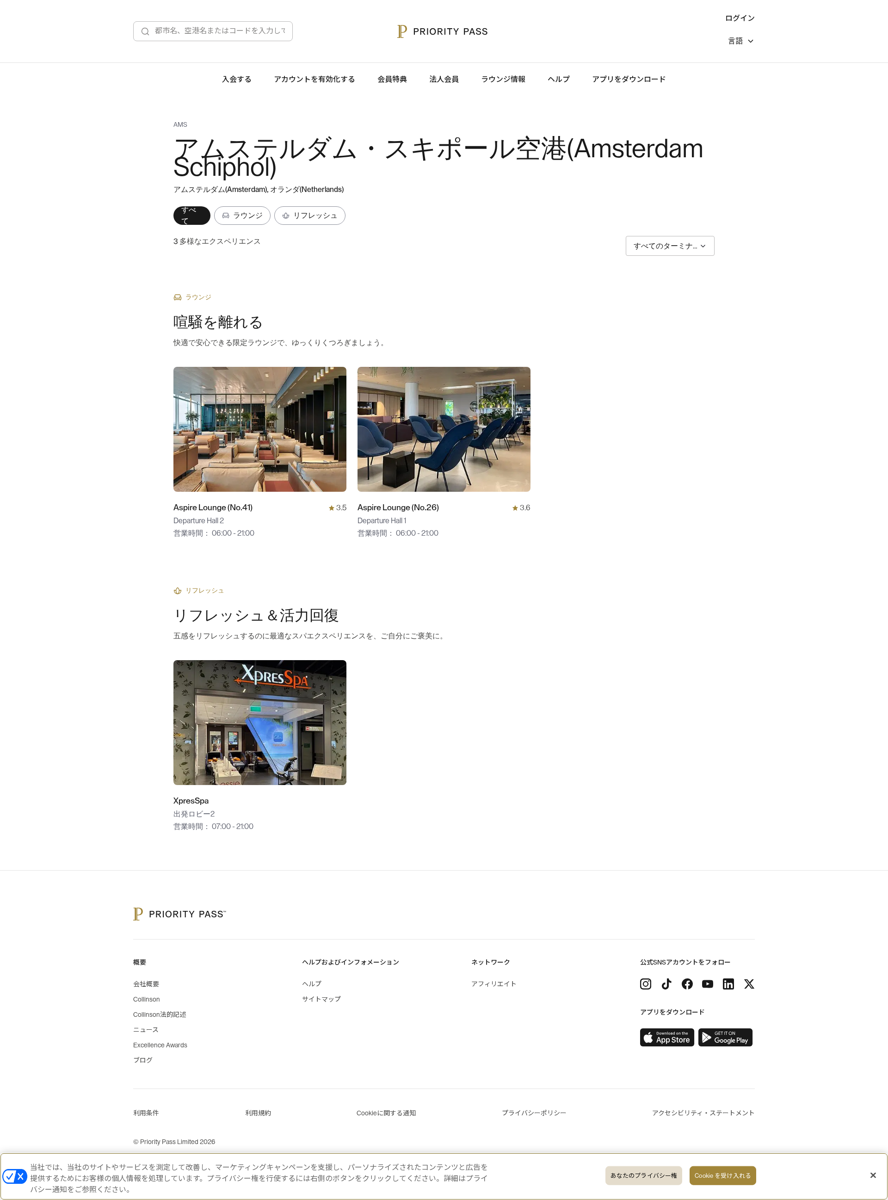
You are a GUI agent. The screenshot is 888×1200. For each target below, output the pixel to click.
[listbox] (741, 42)
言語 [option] (735, 41)
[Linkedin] (728, 984)
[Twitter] (749, 984)
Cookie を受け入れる (723, 1176)
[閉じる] (873, 1175)
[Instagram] (645, 984)
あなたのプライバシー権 (643, 1176)
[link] (667, 1037)
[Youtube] (707, 984)
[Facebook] (687, 984)
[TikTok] (666, 984)
